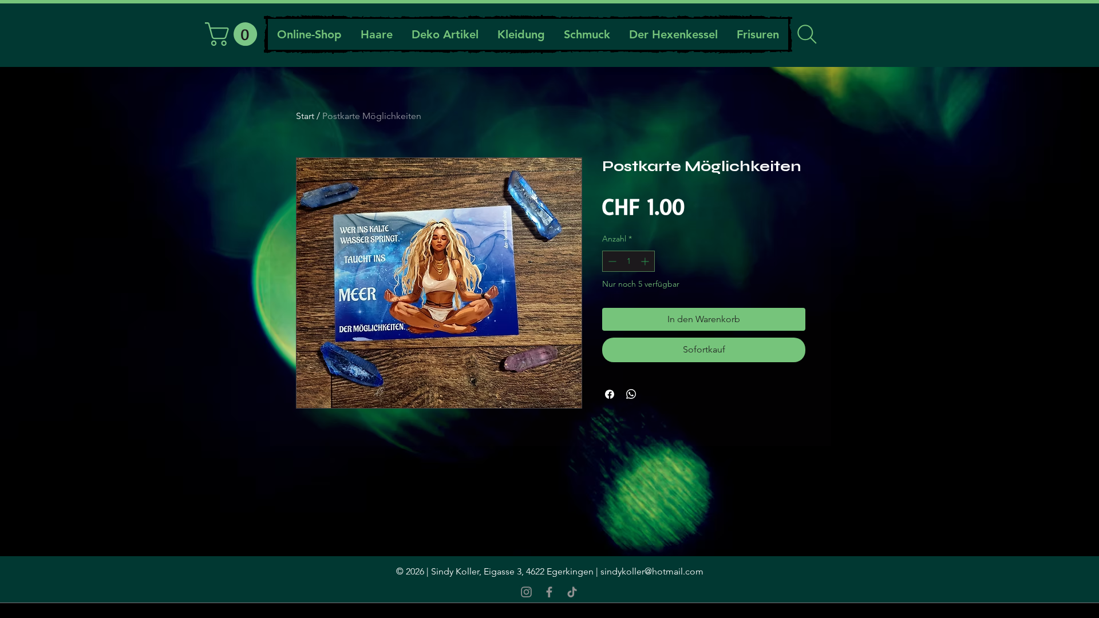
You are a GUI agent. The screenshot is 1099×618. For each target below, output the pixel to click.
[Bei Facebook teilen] (609, 394)
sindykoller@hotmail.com (651, 571)
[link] (234, 34)
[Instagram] (526, 592)
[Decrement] (611, 261)
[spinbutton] (628, 261)
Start (305, 115)
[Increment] (646, 261)
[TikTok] (572, 592)
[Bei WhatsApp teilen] (631, 394)
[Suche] (807, 34)
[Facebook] (549, 592)
